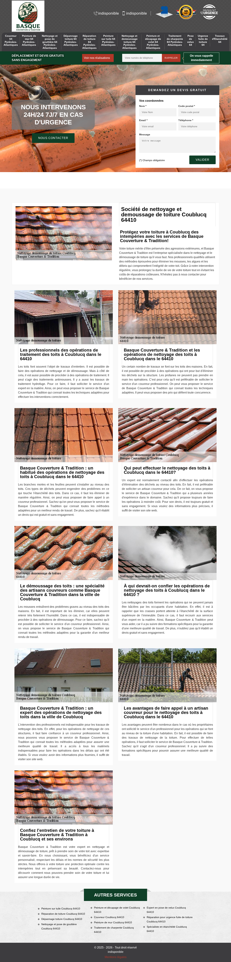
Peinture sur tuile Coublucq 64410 (60, 908)
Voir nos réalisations (97, 57)
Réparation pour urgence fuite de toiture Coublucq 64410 (170, 919)
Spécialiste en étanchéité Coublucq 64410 (167, 928)
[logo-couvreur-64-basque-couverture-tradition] (28, 16)
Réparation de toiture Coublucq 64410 (63, 913)
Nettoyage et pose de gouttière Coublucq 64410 (59, 926)
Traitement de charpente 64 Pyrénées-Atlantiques (175, 40)
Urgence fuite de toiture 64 (203, 40)
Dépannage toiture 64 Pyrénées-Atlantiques (71, 40)
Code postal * (186, 106)
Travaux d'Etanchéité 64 (219, 38)
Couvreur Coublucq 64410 (109, 917)
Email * (143, 120)
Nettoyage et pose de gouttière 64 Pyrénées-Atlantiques (50, 41)
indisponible (108, 13)
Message (144, 134)
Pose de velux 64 (190, 40)
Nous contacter (53, 138)
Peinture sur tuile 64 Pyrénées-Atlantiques (108, 40)
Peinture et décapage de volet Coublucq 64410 (117, 909)
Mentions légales (116, 957)
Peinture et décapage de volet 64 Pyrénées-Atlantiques (153, 41)
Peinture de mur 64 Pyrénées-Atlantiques (29, 40)
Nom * (142, 106)
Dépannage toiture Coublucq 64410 (61, 919)
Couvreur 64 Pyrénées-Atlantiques (11, 40)
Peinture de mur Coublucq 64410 (113, 922)
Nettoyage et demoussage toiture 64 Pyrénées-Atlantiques (130, 41)
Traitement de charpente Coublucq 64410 (114, 929)
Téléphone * (185, 120)
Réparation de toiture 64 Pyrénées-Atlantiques (89, 41)
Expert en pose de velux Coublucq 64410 (166, 909)
